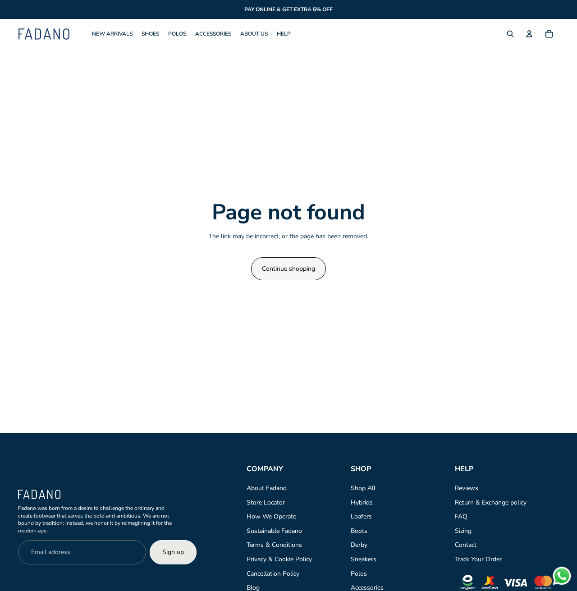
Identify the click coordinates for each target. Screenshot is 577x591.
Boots (359, 531)
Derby (359, 545)
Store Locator (266, 502)
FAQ (461, 516)
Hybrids (362, 502)
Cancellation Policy (273, 573)
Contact (465, 545)
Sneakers (363, 559)
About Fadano (267, 488)
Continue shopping (288, 268)
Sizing (463, 531)
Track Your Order (478, 559)
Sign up (173, 552)
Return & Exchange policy (491, 502)
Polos (359, 573)
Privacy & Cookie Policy (279, 559)
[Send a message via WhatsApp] (561, 575)
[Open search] (510, 34)
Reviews (466, 488)
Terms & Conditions (274, 545)
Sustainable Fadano (274, 531)
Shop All (363, 488)
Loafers (361, 516)
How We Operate (271, 516)
